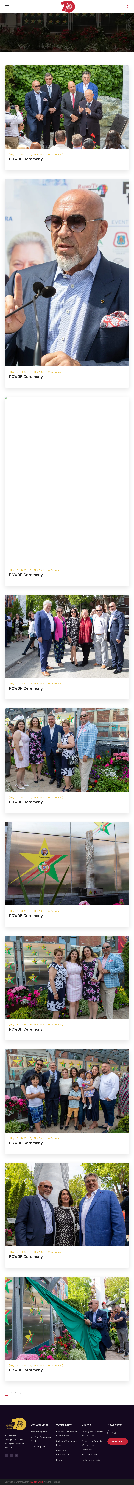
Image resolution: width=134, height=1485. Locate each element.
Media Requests (38, 1446)
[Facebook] (11, 1455)
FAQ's (59, 1460)
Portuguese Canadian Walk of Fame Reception (92, 1445)
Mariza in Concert (90, 1454)
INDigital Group (36, 1482)
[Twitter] (6, 1455)
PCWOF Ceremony (26, 159)
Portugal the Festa (91, 1460)
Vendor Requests (38, 1431)
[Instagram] (16, 1455)
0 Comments (55, 154)
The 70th (39, 154)
